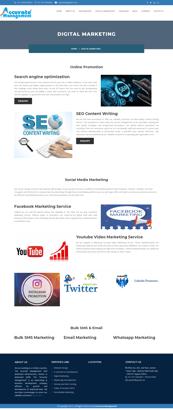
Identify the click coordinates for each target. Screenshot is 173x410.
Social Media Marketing (64, 392)
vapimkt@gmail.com (136, 380)
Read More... (37, 395)
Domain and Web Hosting (65, 384)
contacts (158, 11)
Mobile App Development (65, 380)
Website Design (61, 368)
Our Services (85, 11)
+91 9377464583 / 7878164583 (142, 377)
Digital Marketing (61, 376)
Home (59, 11)
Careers (145, 11)
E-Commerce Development (66, 372)
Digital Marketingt (105, 11)
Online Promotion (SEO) (64, 388)
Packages (124, 11)
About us (70, 11)
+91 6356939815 (25, 2)
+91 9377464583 (44, 2)
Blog (135, 11)
